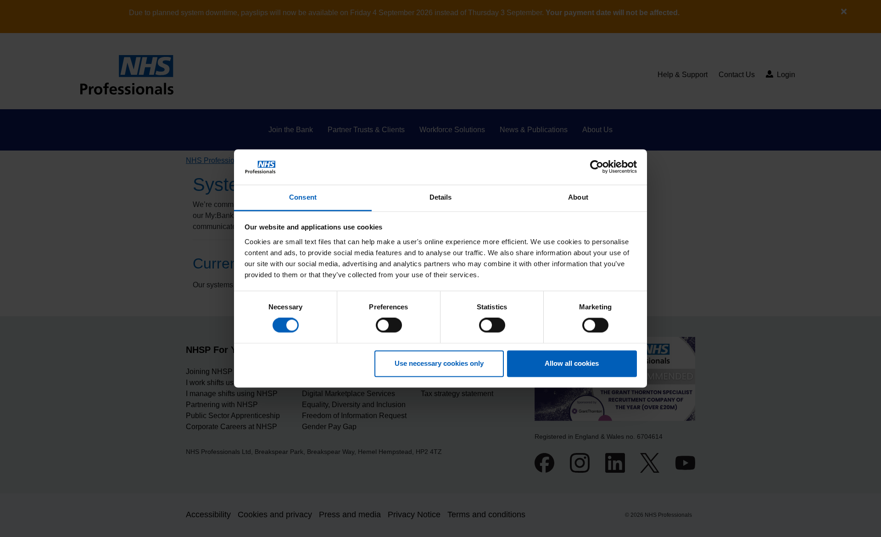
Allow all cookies (572, 363)
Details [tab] (440, 197)
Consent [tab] (303, 197)
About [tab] (578, 197)
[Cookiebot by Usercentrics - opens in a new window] (597, 167)
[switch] (389, 325)
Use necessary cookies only (439, 363)
